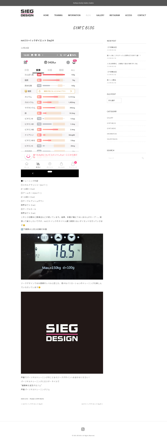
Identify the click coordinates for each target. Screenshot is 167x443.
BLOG (88, 15)
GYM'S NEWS (111, 128)
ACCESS (128, 15)
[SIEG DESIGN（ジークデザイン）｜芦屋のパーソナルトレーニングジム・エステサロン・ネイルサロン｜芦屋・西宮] (27, 12)
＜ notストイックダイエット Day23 (31, 404)
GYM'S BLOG (83, 27)
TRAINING (58, 15)
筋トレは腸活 (111, 80)
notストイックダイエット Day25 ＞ (92, 404)
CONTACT (142, 15)
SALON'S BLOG (112, 139)
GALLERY (100, 15)
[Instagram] (83, 429)
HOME (46, 15)
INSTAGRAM (115, 15)
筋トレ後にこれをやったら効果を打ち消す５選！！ (124, 55)
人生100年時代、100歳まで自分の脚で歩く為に (122, 63)
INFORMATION (74, 15)
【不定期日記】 (112, 47)
